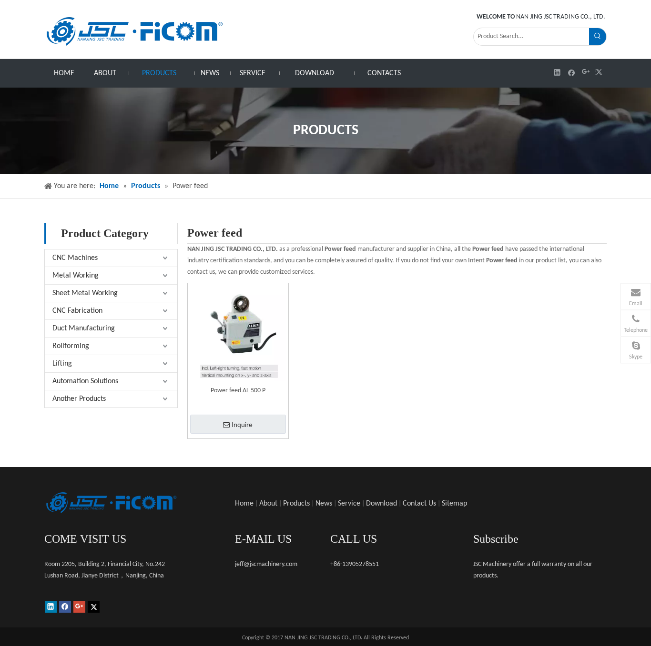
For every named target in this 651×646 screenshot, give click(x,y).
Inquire (242, 424)
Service (349, 503)
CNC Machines (75, 258)
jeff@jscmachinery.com (266, 564)
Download (381, 503)
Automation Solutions (85, 381)
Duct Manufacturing (83, 328)
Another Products (79, 399)
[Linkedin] (557, 72)
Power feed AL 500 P (238, 390)
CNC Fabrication (77, 311)
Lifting (62, 364)
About (268, 503)
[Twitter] (600, 72)
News (323, 503)
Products (296, 503)
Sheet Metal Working (85, 293)
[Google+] (586, 72)
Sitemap (454, 503)
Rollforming (70, 346)
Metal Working (75, 275)
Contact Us (419, 503)
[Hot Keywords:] (597, 36)
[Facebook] (572, 72)
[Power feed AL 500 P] (238, 333)
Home (244, 503)
